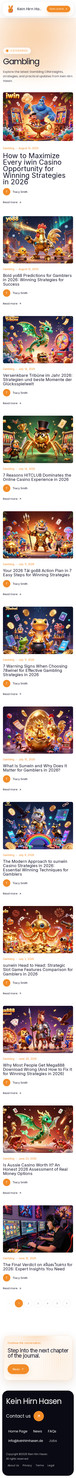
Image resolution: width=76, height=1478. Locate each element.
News (16, 1369)
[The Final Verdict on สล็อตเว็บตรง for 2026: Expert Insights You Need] (38, 1229)
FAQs (52, 1431)
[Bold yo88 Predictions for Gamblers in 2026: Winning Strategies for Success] (38, 239)
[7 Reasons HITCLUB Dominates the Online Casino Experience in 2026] (38, 439)
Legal (51, 1465)
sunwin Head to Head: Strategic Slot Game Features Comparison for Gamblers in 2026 (38, 969)
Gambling (9, 148)
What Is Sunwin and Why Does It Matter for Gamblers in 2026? (35, 767)
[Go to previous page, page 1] (9, 1303)
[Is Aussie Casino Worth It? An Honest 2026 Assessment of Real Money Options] (38, 1129)
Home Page (17, 1431)
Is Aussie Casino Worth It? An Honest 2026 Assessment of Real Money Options (35, 1169)
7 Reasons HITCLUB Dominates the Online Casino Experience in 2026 (37, 477)
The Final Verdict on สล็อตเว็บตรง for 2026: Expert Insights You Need (37, 1266)
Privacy (27, 1465)
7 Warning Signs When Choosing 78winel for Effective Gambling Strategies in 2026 (35, 670)
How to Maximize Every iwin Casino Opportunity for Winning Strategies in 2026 (34, 168)
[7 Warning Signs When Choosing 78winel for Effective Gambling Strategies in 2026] (38, 630)
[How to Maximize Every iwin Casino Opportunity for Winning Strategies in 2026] (38, 116)
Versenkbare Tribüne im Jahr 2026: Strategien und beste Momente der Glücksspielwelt (37, 379)
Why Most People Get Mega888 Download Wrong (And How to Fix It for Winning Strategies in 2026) (37, 1069)
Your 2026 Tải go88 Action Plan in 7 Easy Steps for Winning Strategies (37, 572)
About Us (13, 1465)
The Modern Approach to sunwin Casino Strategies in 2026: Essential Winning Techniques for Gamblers (35, 868)
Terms (40, 1465)
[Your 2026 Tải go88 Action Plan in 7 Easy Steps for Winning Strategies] (38, 534)
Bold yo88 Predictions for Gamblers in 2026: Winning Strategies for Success (37, 279)
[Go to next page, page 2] (67, 1303)
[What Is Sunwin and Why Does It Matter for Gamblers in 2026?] (38, 730)
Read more (10, 202)
